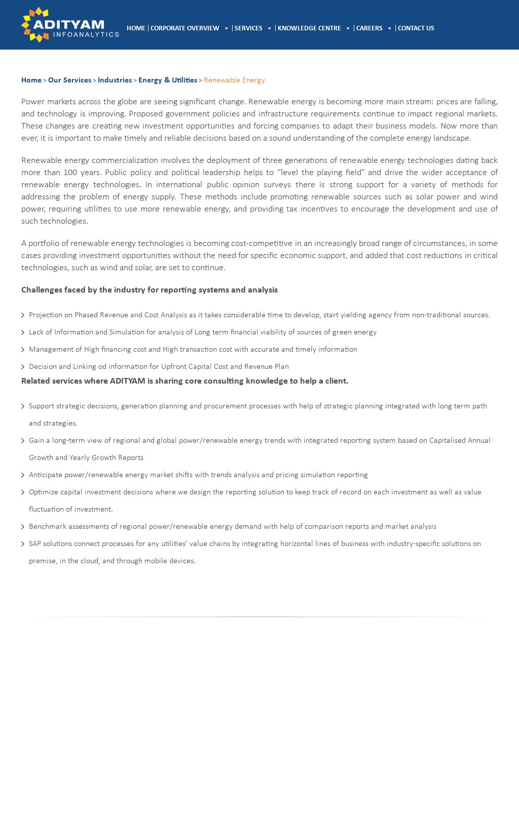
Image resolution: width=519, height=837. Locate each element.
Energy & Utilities (167, 80)
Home (136, 28)
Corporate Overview (185, 28)
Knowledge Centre (309, 28)
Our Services (69, 80)
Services (249, 28)
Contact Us (416, 28)
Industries (115, 80)
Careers (369, 28)
